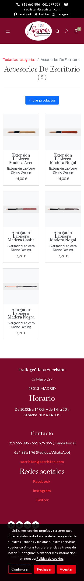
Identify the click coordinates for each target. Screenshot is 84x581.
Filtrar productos (42, 100)
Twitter (43, 14)
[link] (38, 31)
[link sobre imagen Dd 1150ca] (21, 209)
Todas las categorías (19, 59)
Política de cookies (49, 558)
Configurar (20, 569)
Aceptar (66, 569)
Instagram (62, 14)
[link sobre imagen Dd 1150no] (63, 209)
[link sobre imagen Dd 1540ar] (21, 132)
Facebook (24, 14)
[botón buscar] (57, 31)
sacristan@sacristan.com (42, 461)
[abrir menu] (8, 31)
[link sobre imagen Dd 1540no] (63, 132)
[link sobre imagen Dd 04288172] (21, 286)
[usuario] (67, 31)
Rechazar (44, 569)
